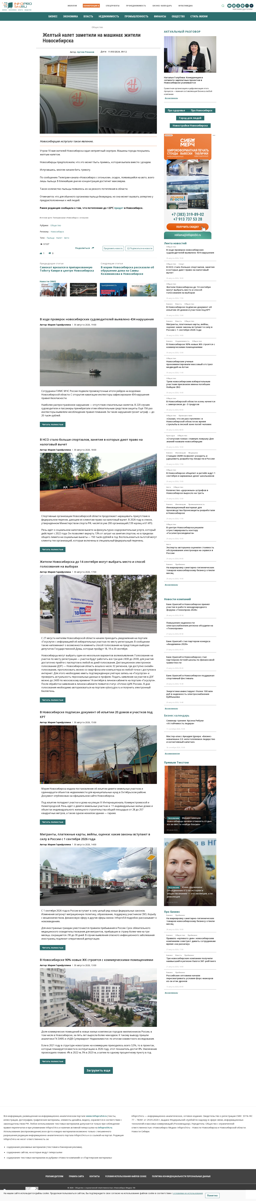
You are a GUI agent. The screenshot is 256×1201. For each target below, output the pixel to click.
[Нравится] (41, 253)
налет (59, 237)
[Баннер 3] (113, 289)
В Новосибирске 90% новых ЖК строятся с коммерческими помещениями (96, 960)
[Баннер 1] (53, 289)
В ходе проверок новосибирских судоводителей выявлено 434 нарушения (97, 319)
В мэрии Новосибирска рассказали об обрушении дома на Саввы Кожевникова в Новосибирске (127, 270)
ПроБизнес (180, 564)
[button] (222, 5)
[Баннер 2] (83, 289)
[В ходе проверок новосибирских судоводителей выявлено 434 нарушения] (98, 357)
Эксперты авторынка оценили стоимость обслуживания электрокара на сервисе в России (190, 550)
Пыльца (50, 237)
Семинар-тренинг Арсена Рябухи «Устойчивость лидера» (185, 722)
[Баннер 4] (143, 289)
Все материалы (171, 98)
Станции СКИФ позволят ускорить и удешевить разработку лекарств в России (190, 457)
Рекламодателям (242, 9)
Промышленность (196, 504)
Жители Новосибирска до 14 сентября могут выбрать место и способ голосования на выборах (188, 289)
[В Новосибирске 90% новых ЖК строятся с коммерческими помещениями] (98, 997)
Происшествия (185, 415)
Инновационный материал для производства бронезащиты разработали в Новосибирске (190, 510)
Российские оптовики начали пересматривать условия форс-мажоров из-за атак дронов (189, 978)
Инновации (180, 453)
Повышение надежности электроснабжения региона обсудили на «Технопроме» (189, 625)
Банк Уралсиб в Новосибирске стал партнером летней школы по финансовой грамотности (190, 659)
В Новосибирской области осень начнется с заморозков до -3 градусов (190, 403)
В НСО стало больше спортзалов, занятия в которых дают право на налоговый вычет (190, 269)
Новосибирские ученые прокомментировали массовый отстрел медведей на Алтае (189, 364)
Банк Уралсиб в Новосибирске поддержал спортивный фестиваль (190, 677)
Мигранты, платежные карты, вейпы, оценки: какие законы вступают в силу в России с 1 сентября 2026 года (189, 327)
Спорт (181, 264)
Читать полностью (52, 424)
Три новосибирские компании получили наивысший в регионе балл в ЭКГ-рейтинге (191, 960)
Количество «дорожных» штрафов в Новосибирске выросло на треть (187, 491)
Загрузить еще (98, 1070)
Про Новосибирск (201, 110)
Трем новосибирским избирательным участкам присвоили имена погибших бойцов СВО (188, 384)
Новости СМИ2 (48, 281)
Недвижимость (182, 341)
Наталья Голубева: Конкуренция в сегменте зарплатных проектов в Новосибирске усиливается (183, 80)
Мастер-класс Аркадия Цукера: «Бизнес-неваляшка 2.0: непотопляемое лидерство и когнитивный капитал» (190, 739)
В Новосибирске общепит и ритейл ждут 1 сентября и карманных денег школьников (190, 474)
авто (66, 237)
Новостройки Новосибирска (190, 125)
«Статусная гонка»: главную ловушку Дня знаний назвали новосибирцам (190, 440)
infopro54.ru (105, 1127)
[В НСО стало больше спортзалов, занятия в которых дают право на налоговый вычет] (98, 482)
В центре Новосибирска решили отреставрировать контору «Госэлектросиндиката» (184, 530)
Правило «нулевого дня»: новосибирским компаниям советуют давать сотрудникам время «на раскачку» (191, 941)
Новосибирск (57, 231)
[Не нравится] (50, 253)
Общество (97, 27)
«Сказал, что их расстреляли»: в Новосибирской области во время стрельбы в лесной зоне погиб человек (188, 421)
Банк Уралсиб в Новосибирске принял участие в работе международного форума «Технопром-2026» (188, 607)
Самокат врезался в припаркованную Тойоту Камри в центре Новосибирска (67, 269)
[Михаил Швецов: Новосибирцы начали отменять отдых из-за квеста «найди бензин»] (190, 800)
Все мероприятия (172, 753)
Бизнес (169, 304)
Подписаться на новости (141, 248)
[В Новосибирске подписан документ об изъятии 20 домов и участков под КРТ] (98, 754)
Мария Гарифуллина (59, 324)
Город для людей (190, 118)
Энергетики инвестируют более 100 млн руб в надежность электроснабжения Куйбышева (189, 694)
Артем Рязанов (85, 52)
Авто (168, 487)
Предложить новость (113, 248)
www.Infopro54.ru (96, 1115)
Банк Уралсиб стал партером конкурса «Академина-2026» (188, 642)
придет (119, 208)
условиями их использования (188, 1193)
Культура (170, 435)
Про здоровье (176, 110)
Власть (178, 304)
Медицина (193, 453)
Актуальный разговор (182, 31)
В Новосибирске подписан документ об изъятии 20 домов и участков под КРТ (189, 308)
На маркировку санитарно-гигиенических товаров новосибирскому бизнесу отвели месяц (190, 570)
